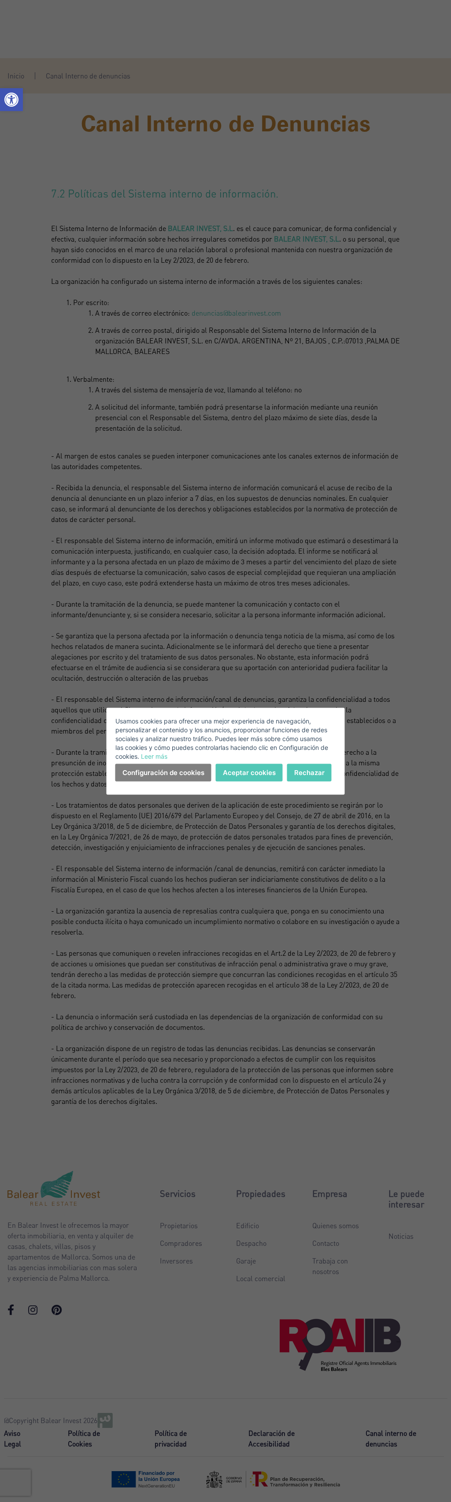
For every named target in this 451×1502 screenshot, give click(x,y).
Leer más (154, 756)
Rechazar (309, 772)
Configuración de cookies (163, 772)
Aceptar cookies (249, 772)
